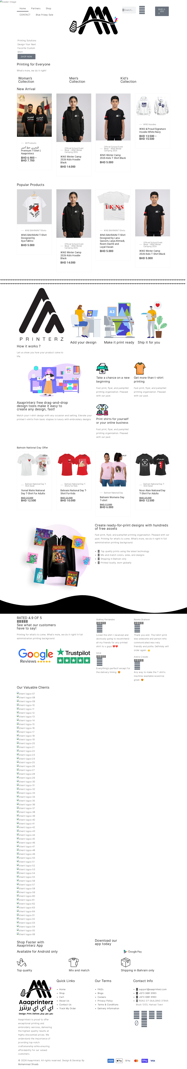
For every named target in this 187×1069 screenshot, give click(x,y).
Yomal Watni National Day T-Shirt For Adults (33, 492)
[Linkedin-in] (159, 1015)
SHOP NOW (26, 56)
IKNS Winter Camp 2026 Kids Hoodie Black (71, 159)
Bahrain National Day (113, 493)
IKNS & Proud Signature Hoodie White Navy (152, 130)
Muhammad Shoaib (28, 1064)
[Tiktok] (136, 1023)
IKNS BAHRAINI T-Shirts (35, 230)
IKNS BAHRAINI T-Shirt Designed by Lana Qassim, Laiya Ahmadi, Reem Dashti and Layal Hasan (113, 241)
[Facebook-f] (136, 1015)
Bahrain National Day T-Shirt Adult (35, 485)
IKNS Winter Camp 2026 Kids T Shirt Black (113, 157)
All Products (30, 143)
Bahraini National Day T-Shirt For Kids (74, 492)
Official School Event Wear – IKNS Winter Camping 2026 (74, 150)
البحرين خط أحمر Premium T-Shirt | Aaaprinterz (31, 150)
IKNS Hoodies (149, 124)
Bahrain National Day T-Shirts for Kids (75, 485)
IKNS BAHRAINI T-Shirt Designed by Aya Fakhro (34, 238)
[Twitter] (144, 1015)
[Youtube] (144, 1023)
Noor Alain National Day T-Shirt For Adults (152, 492)
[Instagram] (151, 1015)
